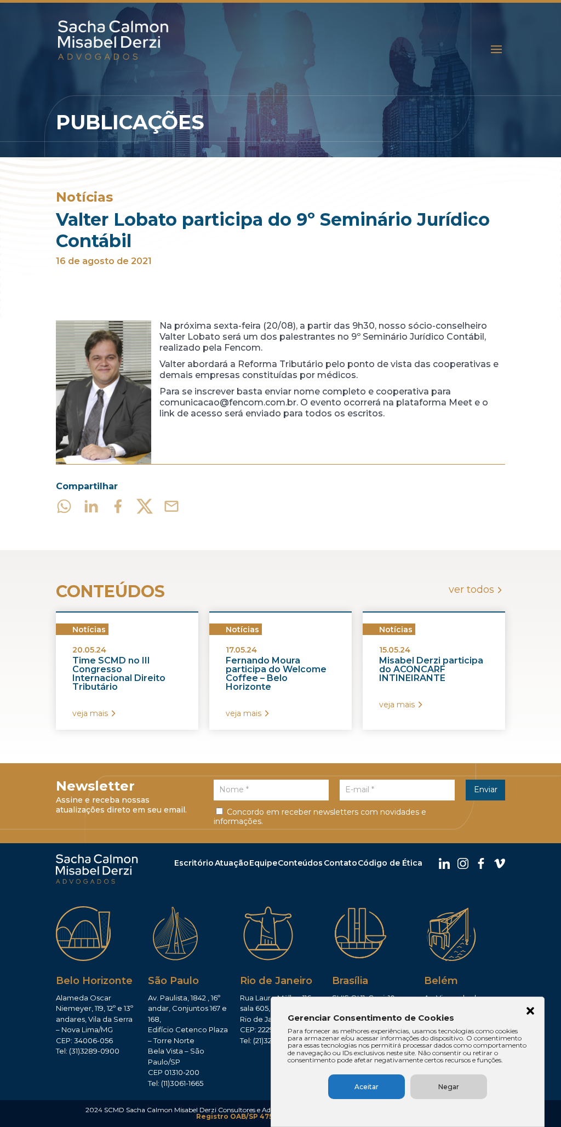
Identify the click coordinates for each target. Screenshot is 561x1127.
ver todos (471, 589)
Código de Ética (390, 863)
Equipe (263, 863)
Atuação (232, 863)
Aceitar (366, 1087)
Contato (340, 863)
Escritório (194, 863)
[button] (530, 1012)
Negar (448, 1087)
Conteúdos (300, 863)
